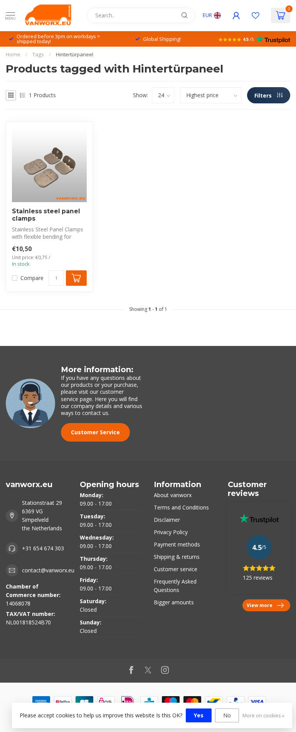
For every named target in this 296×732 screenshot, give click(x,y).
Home (13, 54)
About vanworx (173, 495)
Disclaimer (167, 519)
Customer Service (95, 432)
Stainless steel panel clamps (46, 215)
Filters (263, 95)
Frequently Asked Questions (175, 586)
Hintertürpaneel (74, 54)
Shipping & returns (177, 556)
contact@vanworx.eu (48, 570)
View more (259, 605)
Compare (32, 278)
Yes (199, 715)
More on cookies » (263, 715)
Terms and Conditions (181, 507)
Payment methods (177, 544)
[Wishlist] (255, 15)
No (227, 715)
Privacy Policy (171, 532)
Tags (38, 54)
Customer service (175, 569)
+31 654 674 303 (43, 548)
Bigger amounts (174, 602)
